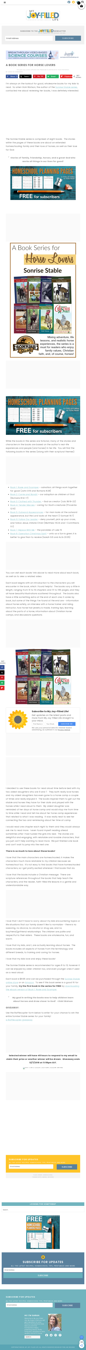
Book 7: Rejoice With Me (22, 530)
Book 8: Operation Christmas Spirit (28, 533)
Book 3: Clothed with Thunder (26, 501)
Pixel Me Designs (68, 1347)
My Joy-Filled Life (43, 15)
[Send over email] (2, 682)
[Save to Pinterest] (2, 677)
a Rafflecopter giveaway (19, 1019)
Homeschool (48, 1175)
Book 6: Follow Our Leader (24, 519)
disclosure (52, 70)
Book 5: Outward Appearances (26, 512)
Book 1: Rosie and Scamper (24, 487)
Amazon (29, 982)
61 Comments (18, 72)
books (44, 1177)
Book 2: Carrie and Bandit (23, 494)
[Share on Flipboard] (2, 688)
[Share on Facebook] (2, 667)
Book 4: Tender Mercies (22, 505)
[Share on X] (2, 672)
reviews (51, 1177)
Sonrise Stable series (66, 87)
